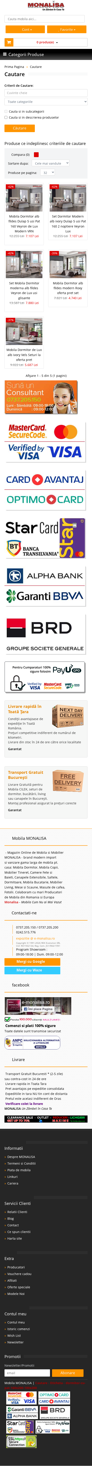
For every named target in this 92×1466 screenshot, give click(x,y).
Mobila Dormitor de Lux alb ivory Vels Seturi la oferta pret (24, 355)
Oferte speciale (18, 1287)
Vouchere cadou (19, 1274)
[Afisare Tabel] (36, 154)
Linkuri (12, 1177)
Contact (13, 1225)
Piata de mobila (19, 1170)
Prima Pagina (14, 67)
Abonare (68, 1372)
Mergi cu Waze (29, 970)
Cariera (12, 1183)
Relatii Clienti (17, 1212)
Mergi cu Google (30, 961)
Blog (10, 1218)
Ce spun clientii (19, 1232)
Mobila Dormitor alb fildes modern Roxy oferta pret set (68, 288)
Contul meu (16, 1322)
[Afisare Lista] (42, 154)
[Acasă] (46, 9)
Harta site (14, 1238)
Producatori (16, 1267)
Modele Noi (16, 1294)
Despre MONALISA (21, 1157)
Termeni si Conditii (21, 1163)
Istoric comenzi (18, 1329)
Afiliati (12, 1280)
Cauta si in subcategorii (26, 111)
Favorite (67, 29)
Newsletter (15, 1342)
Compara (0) (19, 154)
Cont (25, 29)
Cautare (36, 67)
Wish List (14, 1335)
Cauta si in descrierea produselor (34, 117)
